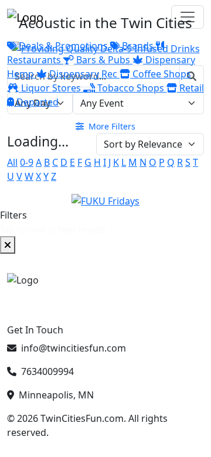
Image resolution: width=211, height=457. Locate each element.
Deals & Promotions (63, 45)
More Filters (110, 126)
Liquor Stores (51, 87)
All (12, 162)
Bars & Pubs (103, 59)
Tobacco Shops (130, 87)
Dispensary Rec (83, 73)
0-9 (26, 162)
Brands (138, 45)
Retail (190, 87)
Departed (36, 102)
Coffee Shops (160, 73)
